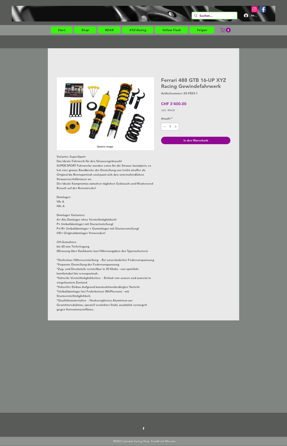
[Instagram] (254, 9)
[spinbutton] (170, 126)
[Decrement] (164, 126)
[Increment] (176, 126)
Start (59, 62)
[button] (85, 30)
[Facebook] (262, 9)
